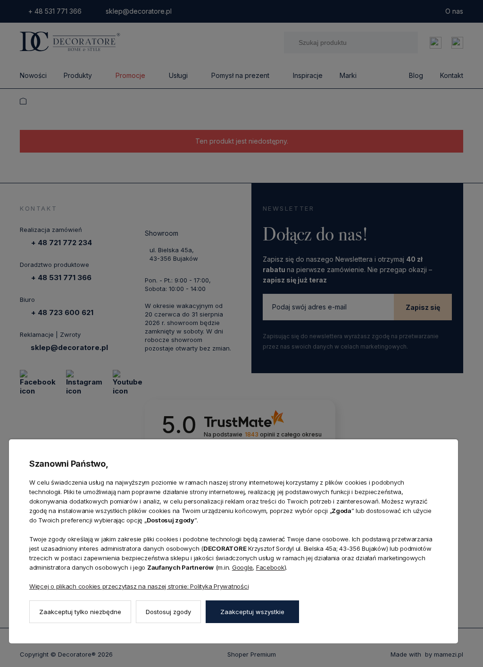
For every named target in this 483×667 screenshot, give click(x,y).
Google (242, 567)
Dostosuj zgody (168, 612)
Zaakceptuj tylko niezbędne (80, 612)
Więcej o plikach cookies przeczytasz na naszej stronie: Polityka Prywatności (139, 586)
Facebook (270, 567)
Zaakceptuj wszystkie (252, 612)
